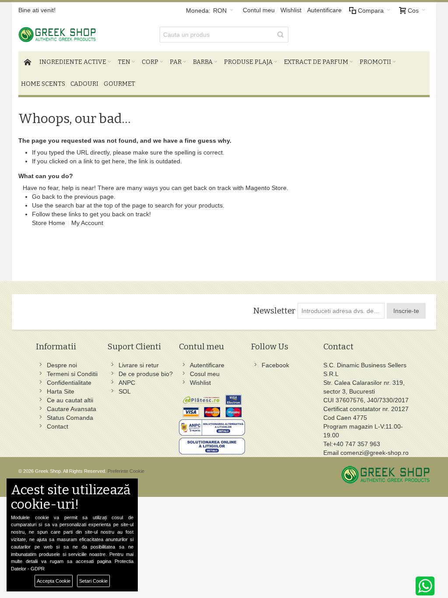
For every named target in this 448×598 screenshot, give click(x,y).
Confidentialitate (69, 382)
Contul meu (259, 10)
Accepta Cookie (53, 581)
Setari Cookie (93, 581)
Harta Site (60, 391)
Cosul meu (205, 373)
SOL (125, 391)
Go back (43, 196)
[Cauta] (280, 34)
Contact (57, 426)
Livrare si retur (139, 365)
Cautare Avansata (71, 408)
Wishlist (290, 10)
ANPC (127, 382)
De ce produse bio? (146, 373)
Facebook (275, 365)
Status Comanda (70, 417)
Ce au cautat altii (70, 400)
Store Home (48, 222)
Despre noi (62, 365)
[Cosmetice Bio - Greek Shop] (82, 34)
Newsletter (274, 311)
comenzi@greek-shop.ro (374, 452)
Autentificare (324, 10)
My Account (87, 222)
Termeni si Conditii (72, 373)
